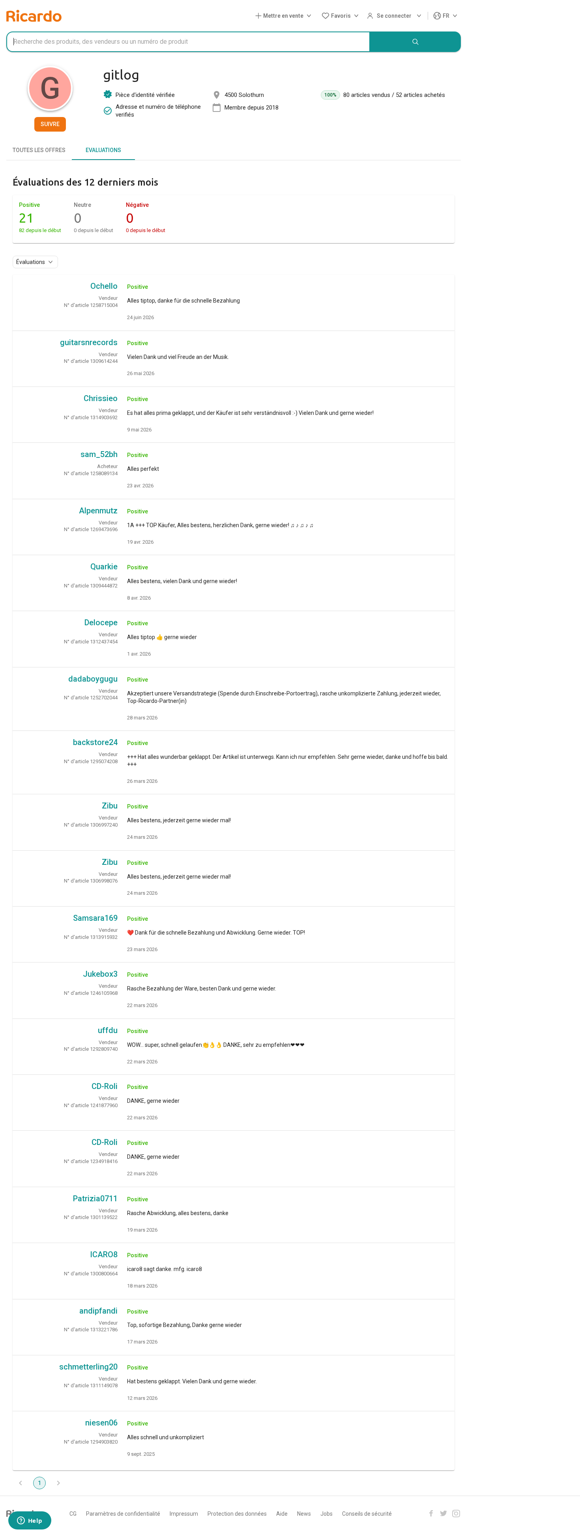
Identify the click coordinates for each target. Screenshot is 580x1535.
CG (73, 1514)
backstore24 (95, 742)
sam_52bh (99, 454)
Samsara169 (95, 918)
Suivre (50, 124)
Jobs (326, 1514)
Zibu (110, 805)
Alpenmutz (98, 510)
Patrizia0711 (95, 1198)
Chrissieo (101, 398)
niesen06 (101, 1422)
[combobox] (188, 42)
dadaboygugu (93, 679)
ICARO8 (104, 1254)
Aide (282, 1514)
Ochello (104, 286)
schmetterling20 (88, 1366)
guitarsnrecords (89, 342)
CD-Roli (105, 1086)
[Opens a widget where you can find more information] (29, 1521)
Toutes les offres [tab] (39, 150)
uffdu (108, 1030)
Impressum (184, 1514)
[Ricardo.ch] (34, 16)
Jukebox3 (100, 974)
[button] (284, 15)
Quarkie (104, 566)
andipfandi (98, 1311)
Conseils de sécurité (367, 1514)
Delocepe (101, 622)
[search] (415, 42)
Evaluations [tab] (103, 150)
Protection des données (237, 1514)
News (304, 1514)
